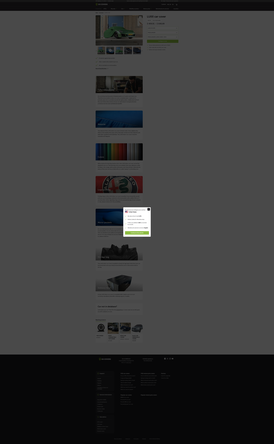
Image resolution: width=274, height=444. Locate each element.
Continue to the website (137, 232)
